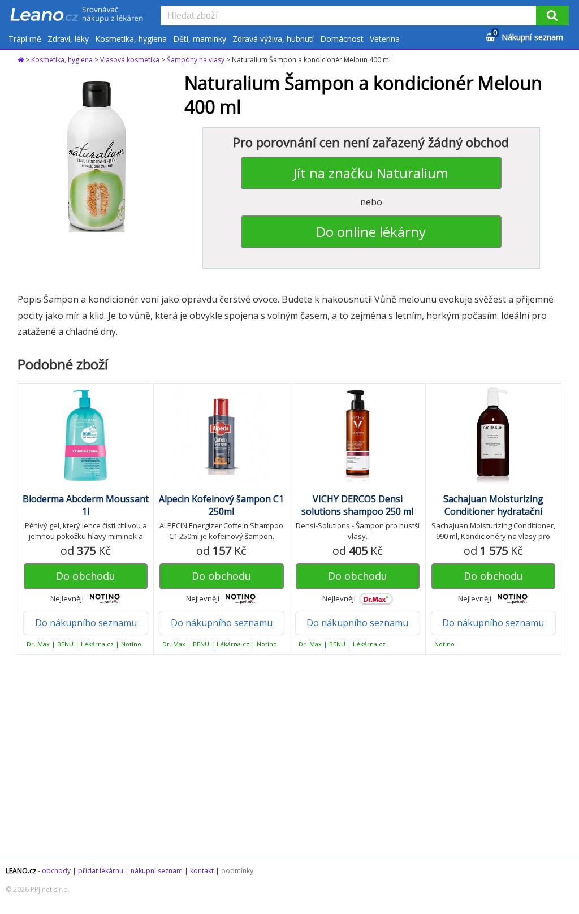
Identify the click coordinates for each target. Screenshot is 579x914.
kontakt (202, 871)
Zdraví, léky (68, 38)
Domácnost (342, 38)
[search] (350, 16)
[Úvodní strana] (77, 15)
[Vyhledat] (552, 15)
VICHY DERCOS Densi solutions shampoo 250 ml (357, 505)
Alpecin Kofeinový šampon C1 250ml (221, 505)
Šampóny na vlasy (195, 59)
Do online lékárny (371, 231)
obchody (56, 871)
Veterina (385, 38)
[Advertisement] (289, 757)
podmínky (237, 871)
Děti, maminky (199, 38)
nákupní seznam (157, 871)
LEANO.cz (21, 871)
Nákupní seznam (528, 35)
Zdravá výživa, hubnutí (273, 38)
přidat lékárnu (100, 871)
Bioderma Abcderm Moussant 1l (86, 505)
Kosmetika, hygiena (131, 38)
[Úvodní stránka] (21, 59)
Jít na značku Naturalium (370, 172)
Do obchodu (85, 576)
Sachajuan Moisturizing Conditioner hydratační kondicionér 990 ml (493, 511)
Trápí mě (24, 38)
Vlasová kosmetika (129, 59)
